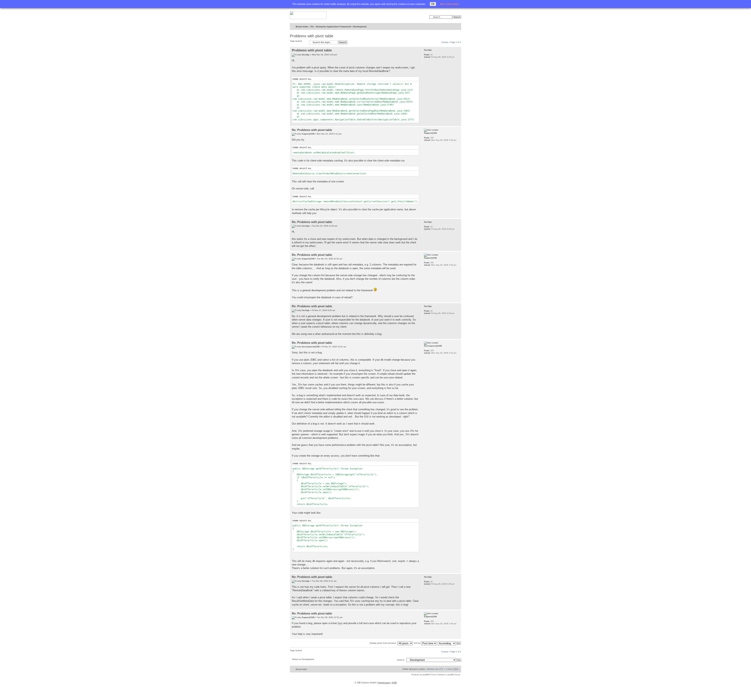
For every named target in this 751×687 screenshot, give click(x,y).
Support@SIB (308, 134)
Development (360, 26)
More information (449, 4)
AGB (394, 682)
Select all (305, 79)
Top (458, 124)
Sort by (417, 643)
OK (433, 4)
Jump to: (401, 660)
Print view (444, 27)
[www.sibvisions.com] (308, 15)
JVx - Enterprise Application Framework (330, 26)
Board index (302, 26)
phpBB (426, 675)
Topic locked (296, 41)
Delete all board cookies (413, 669)
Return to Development (303, 659)
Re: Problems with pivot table (312, 130)
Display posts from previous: (383, 643)
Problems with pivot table (311, 36)
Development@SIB (311, 347)
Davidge (306, 55)
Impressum (384, 682)
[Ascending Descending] (449, 643)
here (340, 623)
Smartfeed (457, 26)
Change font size (450, 27)
